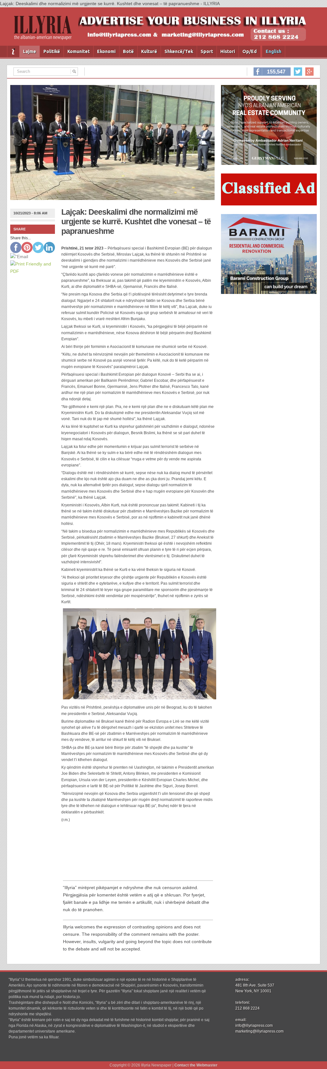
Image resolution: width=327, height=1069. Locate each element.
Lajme (29, 51)
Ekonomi (106, 51)
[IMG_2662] (269, 163)
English (273, 51)
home (13, 51)
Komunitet (78, 51)
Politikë (51, 51)
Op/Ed (249, 51)
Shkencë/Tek (178, 51)
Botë (128, 51)
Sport (207, 51)
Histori (227, 51)
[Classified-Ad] (269, 203)
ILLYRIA (45, 30)
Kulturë (149, 51)
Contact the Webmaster (195, 1065)
